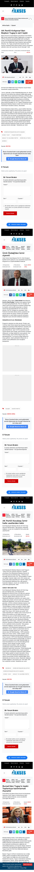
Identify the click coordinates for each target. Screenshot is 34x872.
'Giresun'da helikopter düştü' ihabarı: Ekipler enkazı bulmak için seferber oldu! (29, 248)
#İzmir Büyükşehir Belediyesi (21, 668)
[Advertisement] (16, 359)
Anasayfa (6, 1)
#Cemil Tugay (6, 135)
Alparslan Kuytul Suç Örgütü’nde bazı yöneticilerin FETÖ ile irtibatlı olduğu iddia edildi (18, 248)
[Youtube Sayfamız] (22, 5)
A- (23, 77)
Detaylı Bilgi (23, 868)
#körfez (4, 141)
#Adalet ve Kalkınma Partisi (10, 138)
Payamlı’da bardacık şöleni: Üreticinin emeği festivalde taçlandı (14, 248)
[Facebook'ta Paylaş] (9, 81)
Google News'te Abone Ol (17, 159)
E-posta (20, 198)
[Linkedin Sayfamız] (19, 5)
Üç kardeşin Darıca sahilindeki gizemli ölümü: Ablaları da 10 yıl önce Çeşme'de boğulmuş (23, 247)
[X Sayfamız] (11, 5)
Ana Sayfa (7, 25)
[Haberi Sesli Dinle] (20, 77)
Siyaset (13, 25)
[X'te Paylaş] (12, 81)
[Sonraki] (31, 19)
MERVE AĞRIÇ (11, 414)
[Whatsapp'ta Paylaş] (16, 81)
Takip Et (29, 81)
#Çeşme (8, 408)
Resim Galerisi (14, 1)
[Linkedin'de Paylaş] (22, 81)
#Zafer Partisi (16, 408)
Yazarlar (27, 1)
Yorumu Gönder (10, 213)
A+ (27, 77)
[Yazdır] (30, 77)
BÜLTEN (28, 52)
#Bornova (8, 668)
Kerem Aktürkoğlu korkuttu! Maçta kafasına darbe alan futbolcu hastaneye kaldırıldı (18, 19)
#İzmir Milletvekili (25, 138)
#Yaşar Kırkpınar (16, 135)
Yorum (5, 184)
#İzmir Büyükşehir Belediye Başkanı (14, 132)
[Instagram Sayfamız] (16, 5)
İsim (5, 198)
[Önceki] (29, 19)
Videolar (22, 1)
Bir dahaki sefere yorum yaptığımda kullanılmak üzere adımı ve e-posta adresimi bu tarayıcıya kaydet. (17, 207)
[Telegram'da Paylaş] (19, 81)
